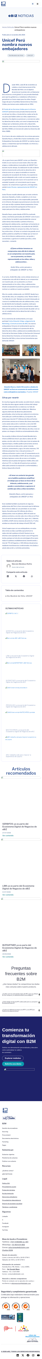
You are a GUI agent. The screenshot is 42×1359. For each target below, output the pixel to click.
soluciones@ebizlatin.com (18, 1247)
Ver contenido (7, 836)
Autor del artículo (18, 567)
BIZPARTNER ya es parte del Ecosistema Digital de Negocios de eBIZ (19, 948)
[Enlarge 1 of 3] (17, 347)
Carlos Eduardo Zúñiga (16, 321)
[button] (32, 4)
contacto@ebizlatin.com (16, 1274)
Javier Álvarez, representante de (18, 187)
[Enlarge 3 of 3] (37, 361)
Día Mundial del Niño (16, 55)
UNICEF (30, 55)
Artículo (10, 27)
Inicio (4, 27)
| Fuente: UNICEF (21, 389)
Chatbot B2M (7, 1250)
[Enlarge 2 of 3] (37, 347)
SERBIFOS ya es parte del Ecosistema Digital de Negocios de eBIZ (19, 827)
